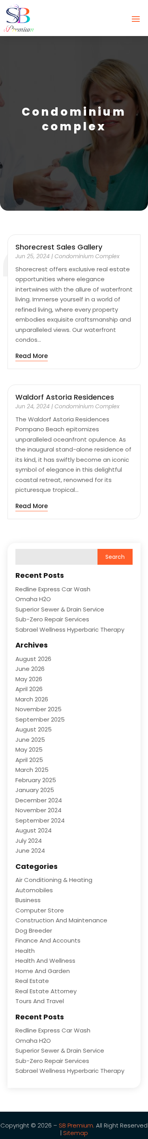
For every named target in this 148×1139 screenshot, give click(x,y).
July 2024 (28, 840)
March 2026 (31, 699)
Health (25, 951)
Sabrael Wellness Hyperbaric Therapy (69, 629)
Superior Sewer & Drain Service (59, 609)
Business (28, 900)
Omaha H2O (33, 599)
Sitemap (75, 1133)
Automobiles (34, 890)
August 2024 (33, 830)
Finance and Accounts (48, 940)
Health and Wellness (45, 960)
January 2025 (34, 790)
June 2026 (30, 669)
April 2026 (29, 689)
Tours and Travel (39, 1001)
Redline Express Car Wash (52, 589)
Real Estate (32, 981)
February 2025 (35, 780)
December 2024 (38, 800)
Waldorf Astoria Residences (64, 397)
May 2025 (29, 749)
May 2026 (28, 679)
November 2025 (38, 709)
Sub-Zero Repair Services (52, 619)
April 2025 (29, 760)
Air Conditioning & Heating (53, 880)
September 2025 (40, 719)
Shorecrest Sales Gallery (58, 247)
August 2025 (33, 729)
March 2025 (32, 770)
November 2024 (38, 810)
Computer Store (39, 910)
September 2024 (40, 820)
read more (31, 356)
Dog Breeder (33, 930)
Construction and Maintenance (61, 920)
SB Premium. (76, 1125)
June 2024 (30, 850)
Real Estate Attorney (46, 991)
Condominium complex (87, 256)
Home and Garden (42, 971)
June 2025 (30, 739)
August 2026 (33, 659)
